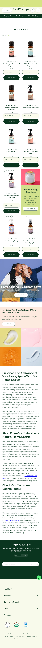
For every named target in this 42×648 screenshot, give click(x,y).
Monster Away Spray (11, 241)
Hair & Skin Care (33, 16)
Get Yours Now (30, 208)
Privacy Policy (9, 636)
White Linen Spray (11, 151)
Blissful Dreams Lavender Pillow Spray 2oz (30, 242)
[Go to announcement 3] (23, 5)
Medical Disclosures (17, 639)
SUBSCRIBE (34, 564)
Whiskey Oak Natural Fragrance (11, 108)
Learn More (21, 294)
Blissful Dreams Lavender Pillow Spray (11, 196)
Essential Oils (8, 16)
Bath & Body (20, 16)
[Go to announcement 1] (18, 5)
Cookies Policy (20, 636)
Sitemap (28, 639)
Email (18, 555)
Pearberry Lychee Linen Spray (30, 152)
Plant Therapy (20, 633)
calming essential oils (12, 520)
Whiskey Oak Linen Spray (30, 107)
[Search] (32, 10)
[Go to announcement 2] (21, 5)
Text (25, 555)
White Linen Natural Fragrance (30, 65)
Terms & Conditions (32, 636)
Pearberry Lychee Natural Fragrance (11, 65)
